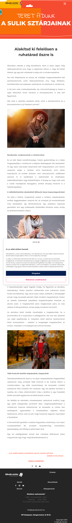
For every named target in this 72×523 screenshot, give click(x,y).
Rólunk (19, 489)
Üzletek (53, 472)
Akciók (19, 482)
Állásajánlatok (49, 489)
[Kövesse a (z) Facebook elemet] (32, 466)
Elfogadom (36, 273)
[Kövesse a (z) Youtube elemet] (39, 466)
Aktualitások (52, 482)
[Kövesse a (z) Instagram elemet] (36, 466)
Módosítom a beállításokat (36, 280)
